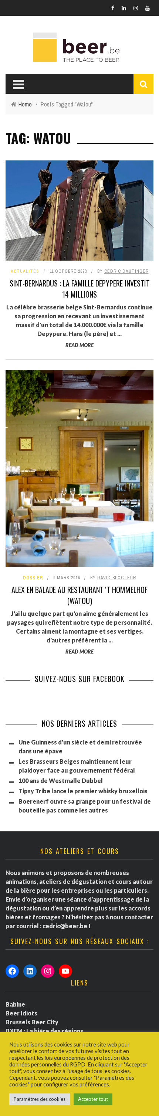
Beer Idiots (21, 1013)
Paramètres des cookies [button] (39, 1099)
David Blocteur (116, 578)
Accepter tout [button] (93, 1099)
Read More (79, 345)
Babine (15, 1004)
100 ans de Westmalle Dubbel (60, 780)
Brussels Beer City (32, 1021)
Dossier (33, 578)
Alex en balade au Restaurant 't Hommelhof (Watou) (79, 595)
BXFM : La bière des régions (44, 1030)
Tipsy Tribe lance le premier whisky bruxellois (83, 790)
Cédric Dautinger (126, 271)
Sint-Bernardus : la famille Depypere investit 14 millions (80, 289)
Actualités (25, 271)
